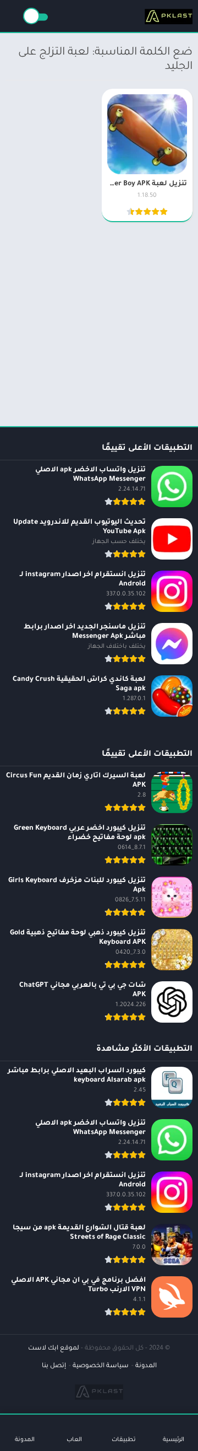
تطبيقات (124, 1440)
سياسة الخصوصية (101, 1366)
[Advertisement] (99, 320)
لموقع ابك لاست (53, 1348)
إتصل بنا (54, 1366)
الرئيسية (173, 1440)
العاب (74, 1440)
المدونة (146, 1366)
